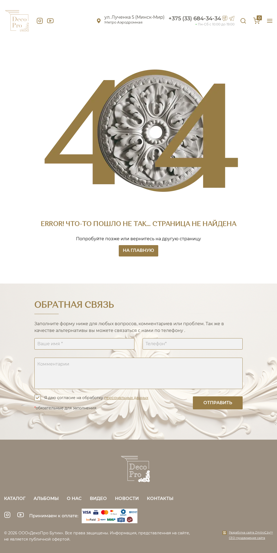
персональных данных (126, 397)
